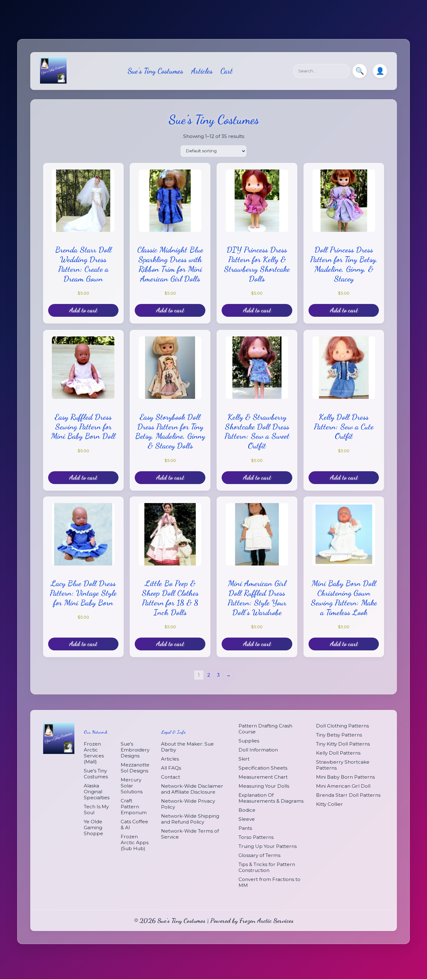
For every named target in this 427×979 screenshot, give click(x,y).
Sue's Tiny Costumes (96, 774)
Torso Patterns (256, 837)
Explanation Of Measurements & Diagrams (271, 798)
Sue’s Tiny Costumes (155, 71)
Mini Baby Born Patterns (345, 777)
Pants (245, 828)
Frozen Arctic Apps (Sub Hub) (134, 843)
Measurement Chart (263, 777)
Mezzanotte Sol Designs (135, 768)
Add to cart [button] (83, 310)
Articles (202, 71)
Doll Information (258, 750)
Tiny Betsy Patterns (339, 735)
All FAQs (171, 768)
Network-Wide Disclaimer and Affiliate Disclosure (192, 789)
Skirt (244, 759)
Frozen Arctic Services (266, 920)
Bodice (247, 810)
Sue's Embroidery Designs (135, 750)
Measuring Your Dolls (264, 786)
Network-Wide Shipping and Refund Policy (190, 819)
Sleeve (247, 819)
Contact (170, 777)
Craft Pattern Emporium (134, 807)
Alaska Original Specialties (96, 792)
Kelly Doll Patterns (338, 753)
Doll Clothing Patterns (342, 726)
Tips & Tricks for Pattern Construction (267, 867)
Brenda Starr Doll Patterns (348, 795)
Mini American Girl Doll (343, 786)
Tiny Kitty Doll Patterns (343, 744)
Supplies (249, 741)
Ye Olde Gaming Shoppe (93, 828)
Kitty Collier (329, 804)
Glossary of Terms (259, 855)
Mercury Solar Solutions (132, 786)
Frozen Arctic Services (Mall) (94, 753)
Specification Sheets (263, 768)
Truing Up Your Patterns (268, 846)
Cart (226, 71)
